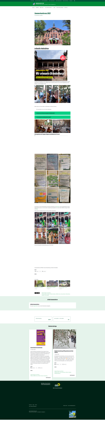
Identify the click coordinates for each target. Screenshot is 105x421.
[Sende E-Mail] (39, 293)
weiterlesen (48, 377)
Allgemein (43, 292)
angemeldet (35, 305)
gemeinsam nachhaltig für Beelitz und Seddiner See (46, 4)
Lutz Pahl (40, 15)
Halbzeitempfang (43, 319)
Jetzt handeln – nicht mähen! (61, 319)
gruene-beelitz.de (40, 3)
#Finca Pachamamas (62, 372)
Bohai (37, 208)
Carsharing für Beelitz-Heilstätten (63, 287)
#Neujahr (70, 372)
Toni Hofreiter (47, 295)
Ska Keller (57, 206)
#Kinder (67, 372)
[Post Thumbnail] (40, 337)
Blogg (45, 292)
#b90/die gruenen (57, 372)
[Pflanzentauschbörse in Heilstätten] (52, 283)
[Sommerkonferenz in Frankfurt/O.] (40, 283)
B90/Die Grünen (36, 375)
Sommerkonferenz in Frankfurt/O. (39, 287)
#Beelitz (32, 375)
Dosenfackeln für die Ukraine (36, 347)
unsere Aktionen (48, 292)
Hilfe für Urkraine (41, 375)
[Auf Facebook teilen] (35, 293)
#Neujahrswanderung (57, 373)
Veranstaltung (45, 375)
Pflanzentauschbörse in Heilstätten (51, 287)
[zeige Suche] (74, 1)
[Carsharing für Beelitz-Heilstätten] (64, 283)
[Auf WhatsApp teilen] (37, 293)
